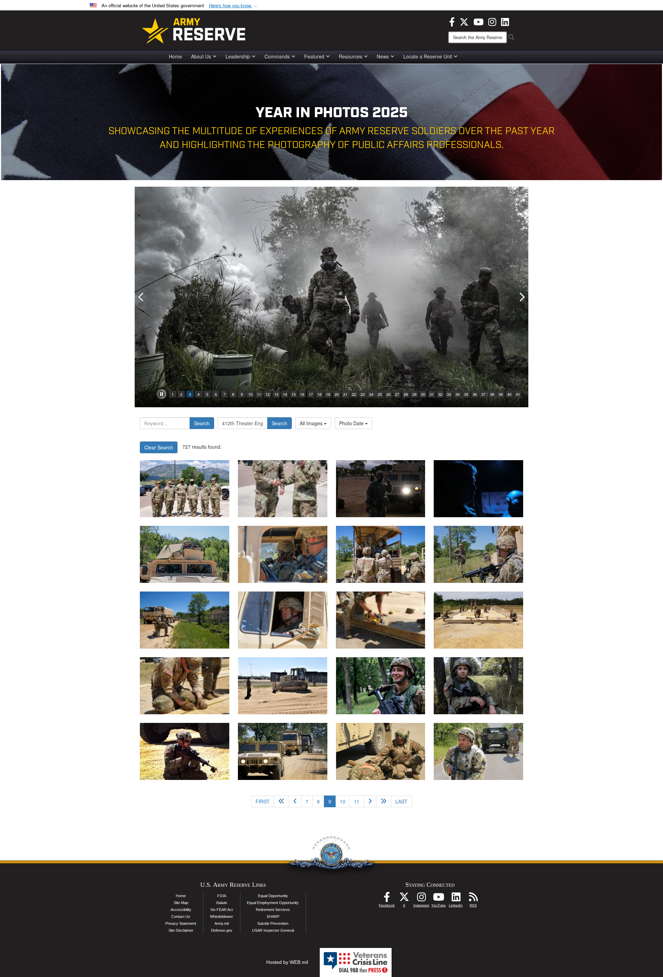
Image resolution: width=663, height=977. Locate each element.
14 (285, 394)
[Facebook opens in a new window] (452, 21)
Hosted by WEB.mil (287, 962)
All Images (312, 423)
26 (388, 394)
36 (475, 394)
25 (380, 394)
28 (406, 394)
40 (509, 394)
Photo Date (352, 423)
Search (202, 423)
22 (354, 394)
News (383, 56)
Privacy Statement (180, 923)
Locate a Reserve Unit (427, 56)
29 (414, 394)
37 (483, 394)
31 (432, 394)
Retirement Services (273, 910)
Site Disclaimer (181, 930)
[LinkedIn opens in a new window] (505, 21)
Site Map (181, 903)
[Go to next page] (370, 801)
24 (371, 394)
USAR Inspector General (273, 930)
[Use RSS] (473, 899)
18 (319, 394)
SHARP (273, 916)
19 (328, 394)
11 (259, 394)
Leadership (237, 56)
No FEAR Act (222, 910)
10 (250, 394)
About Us (201, 56)
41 (518, 394)
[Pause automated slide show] (161, 394)
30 (423, 394)
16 (302, 394)
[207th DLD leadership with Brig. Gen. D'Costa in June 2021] (184, 488)
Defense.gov (221, 930)
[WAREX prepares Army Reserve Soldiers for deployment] (184, 751)
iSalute (221, 903)
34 (457, 394)
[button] (234, 5)
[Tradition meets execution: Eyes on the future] (380, 685)
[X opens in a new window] (464, 21)
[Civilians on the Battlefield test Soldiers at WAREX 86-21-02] (380, 620)
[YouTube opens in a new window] (478, 21)
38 (492, 394)
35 (466, 394)
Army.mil (221, 923)
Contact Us (180, 916)
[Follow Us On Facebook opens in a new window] (386, 899)
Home (175, 56)
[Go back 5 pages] (281, 801)
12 (268, 394)
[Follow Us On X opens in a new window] (404, 899)
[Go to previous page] (295, 801)
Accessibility (181, 910)
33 (449, 394)
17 (311, 394)
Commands (277, 56)
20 (337, 394)
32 (440, 394)
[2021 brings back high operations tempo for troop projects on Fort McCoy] (184, 685)
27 (397, 394)
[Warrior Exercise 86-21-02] (478, 751)
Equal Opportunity (273, 896)
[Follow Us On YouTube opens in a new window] (438, 899)
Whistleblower (221, 916)
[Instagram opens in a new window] (492, 21)
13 (276, 394)
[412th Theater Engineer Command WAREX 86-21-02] (184, 554)
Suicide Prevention (272, 923)
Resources (350, 56)
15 (293, 394)
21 (345, 394)
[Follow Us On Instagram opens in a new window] (421, 899)
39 (501, 394)
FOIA (221, 896)
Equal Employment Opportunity (273, 903)
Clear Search (158, 447)
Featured (314, 56)
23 (363, 394)
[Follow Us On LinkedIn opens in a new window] (455, 899)
